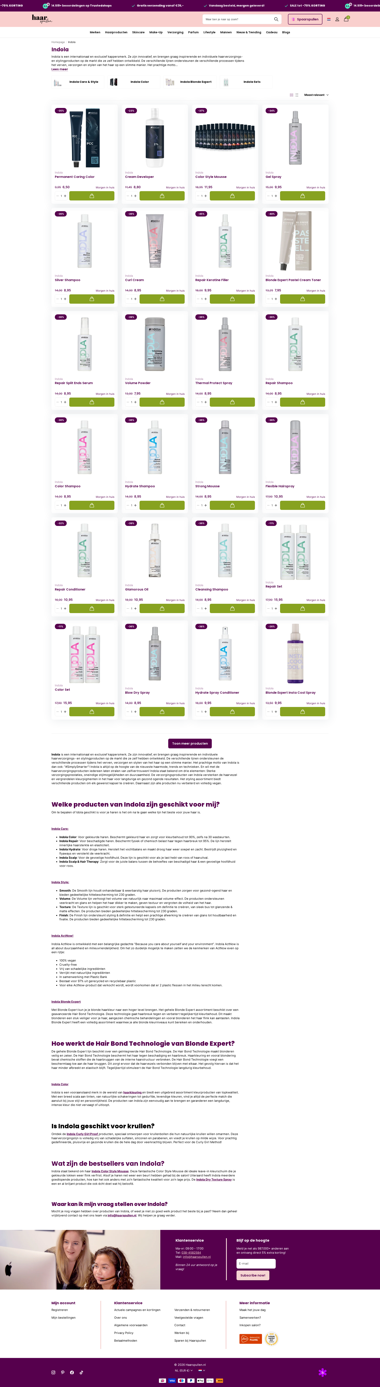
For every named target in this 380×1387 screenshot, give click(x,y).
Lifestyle (209, 32)
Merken (95, 32)
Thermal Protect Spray (213, 383)
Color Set (62, 690)
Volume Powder (138, 383)
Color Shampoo (68, 486)
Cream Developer (139, 177)
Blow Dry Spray (137, 693)
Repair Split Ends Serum (74, 383)
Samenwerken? (250, 1317)
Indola (59, 172)
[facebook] (72, 1372)
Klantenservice (128, 1302)
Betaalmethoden (125, 1340)
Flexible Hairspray (280, 486)
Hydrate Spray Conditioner (217, 693)
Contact (179, 1325)
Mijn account (63, 1302)
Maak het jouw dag (252, 1310)
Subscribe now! (252, 1275)
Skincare (138, 32)
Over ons (120, 1317)
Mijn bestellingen (63, 1317)
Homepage (58, 42)
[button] (65, 195)
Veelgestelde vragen (188, 1317)
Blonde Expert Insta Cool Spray (291, 693)
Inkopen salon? (250, 1325)
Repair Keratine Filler (212, 280)
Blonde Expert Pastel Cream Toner (293, 280)
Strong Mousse (207, 486)
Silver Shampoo (67, 280)
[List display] (296, 95)
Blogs (286, 32)
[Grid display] (291, 95)
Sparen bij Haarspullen (190, 1340)
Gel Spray (273, 177)
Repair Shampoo (279, 383)
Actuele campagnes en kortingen (137, 1310)
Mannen (226, 32)
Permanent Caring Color (75, 177)
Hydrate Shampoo (140, 486)
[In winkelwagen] (91, 195)
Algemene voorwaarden (131, 1325)
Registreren (59, 1310)
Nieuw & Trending (249, 32)
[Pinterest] (62, 1372)
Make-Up (156, 32)
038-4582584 (191, 1252)
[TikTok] (81, 1372)
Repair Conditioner (70, 589)
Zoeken (276, 19)
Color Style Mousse (211, 177)
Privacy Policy (123, 1333)
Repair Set (274, 586)
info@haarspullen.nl (122, 1215)
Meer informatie (254, 1302)
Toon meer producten (190, 743)
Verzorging (175, 32)
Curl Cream (134, 280)
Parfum (193, 32)
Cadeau (271, 32)
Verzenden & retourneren (192, 1310)
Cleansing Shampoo (211, 589)
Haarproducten (116, 32)
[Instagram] (53, 1372)
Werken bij (181, 1333)
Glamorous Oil (136, 589)
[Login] (337, 19)
